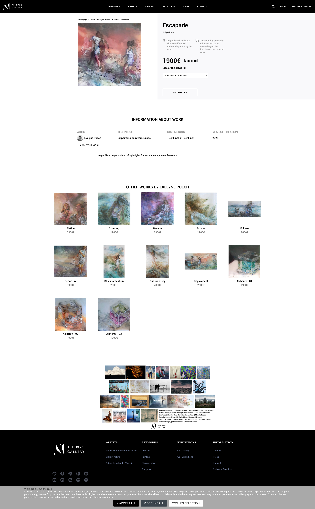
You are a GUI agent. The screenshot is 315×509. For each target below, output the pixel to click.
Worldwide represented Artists (121, 450)
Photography (148, 463)
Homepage (82, 20)
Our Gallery (183, 450)
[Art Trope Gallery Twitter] (70, 474)
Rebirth (115, 20)
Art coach (169, 6)
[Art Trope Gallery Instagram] (54, 480)
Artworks (114, 6)
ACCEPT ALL (127, 503)
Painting (146, 456)
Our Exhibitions (185, 456)
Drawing (146, 450)
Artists (132, 6)
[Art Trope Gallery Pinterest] (62, 480)
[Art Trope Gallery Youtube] (86, 474)
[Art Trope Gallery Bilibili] (86, 480)
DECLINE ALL (155, 503)
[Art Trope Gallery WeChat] (70, 480)
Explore (158, 400)
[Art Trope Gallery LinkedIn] (78, 474)
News (186, 6)
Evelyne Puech (103, 20)
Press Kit (217, 463)
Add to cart (180, 92)
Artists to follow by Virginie (119, 463)
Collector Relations (222, 469)
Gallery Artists (113, 456)
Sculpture (146, 469)
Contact (202, 6)
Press (216, 456)
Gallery (150, 6)
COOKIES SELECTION (186, 503)
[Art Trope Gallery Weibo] (78, 480)
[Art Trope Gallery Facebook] (54, 474)
